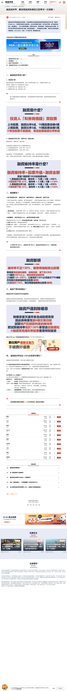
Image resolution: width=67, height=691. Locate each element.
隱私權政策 (19, 688)
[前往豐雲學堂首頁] (10, 2)
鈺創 (7, 425)
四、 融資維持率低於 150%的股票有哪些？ (17, 65)
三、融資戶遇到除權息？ (12, 63)
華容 (7, 452)
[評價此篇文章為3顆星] (33, 505)
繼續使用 (60, 688)
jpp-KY (8, 430)
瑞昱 (7, 439)
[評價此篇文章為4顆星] (36, 505)
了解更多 (6, 522)
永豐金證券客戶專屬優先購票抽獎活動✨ (17, 37)
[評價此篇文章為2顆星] (30, 505)
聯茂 (7, 416)
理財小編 (11, 17)
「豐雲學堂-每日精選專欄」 (19, 586)
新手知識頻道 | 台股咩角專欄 (18, 6)
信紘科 (8, 457)
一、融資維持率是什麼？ (12, 58)
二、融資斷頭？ (10, 61)
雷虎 (7, 434)
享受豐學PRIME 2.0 (53, 2)
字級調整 (52, 17)
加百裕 (8, 443)
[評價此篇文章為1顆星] (27, 505)
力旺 (7, 448)
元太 (7, 421)
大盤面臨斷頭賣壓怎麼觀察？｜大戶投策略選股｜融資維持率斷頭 (27, 402)
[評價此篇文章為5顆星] (39, 505)
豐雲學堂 (8, 6)
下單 (59, 416)
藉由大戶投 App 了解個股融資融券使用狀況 (17, 337)
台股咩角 (24, 17)
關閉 (54, 688)
